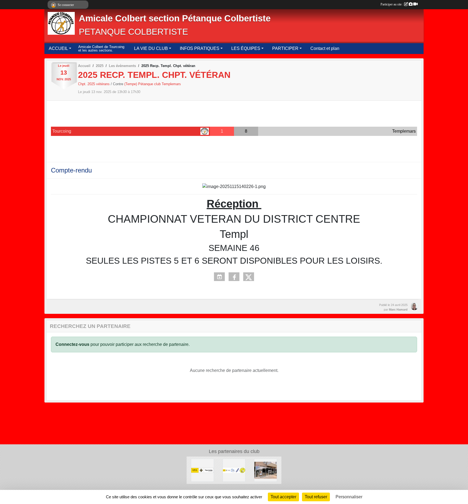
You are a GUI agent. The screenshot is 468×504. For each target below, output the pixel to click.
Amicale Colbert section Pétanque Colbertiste (175, 18)
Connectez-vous (72, 344)
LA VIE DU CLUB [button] (151, 48)
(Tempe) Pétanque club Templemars (152, 84)
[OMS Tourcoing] (202, 470)
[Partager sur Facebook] (234, 276)
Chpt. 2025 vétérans (94, 84)
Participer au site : (392, 4)
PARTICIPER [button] (285, 48)
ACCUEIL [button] (58, 48)
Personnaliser (349, 497)
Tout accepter (283, 497)
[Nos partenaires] (234, 470)
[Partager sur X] (248, 276)
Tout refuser (316, 497)
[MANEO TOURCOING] (265, 470)
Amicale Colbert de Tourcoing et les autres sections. (101, 48)
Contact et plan (324, 48)
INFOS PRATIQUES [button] (199, 48)
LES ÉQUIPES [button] (245, 48)
